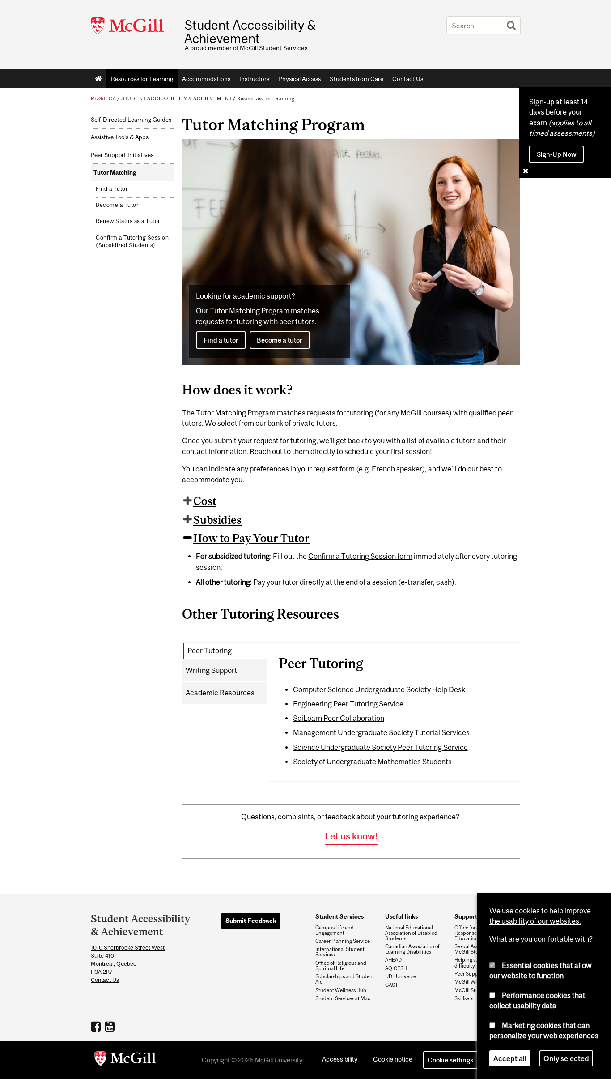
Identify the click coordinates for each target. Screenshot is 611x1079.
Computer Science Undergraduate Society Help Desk (379, 689)
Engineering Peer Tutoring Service (348, 704)
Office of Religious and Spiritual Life (340, 965)
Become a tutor (279, 340)
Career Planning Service (342, 941)
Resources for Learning (142, 78)
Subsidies (217, 520)
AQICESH (396, 968)
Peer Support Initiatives (122, 155)
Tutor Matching (114, 172)
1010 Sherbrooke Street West (128, 947)
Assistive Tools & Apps (120, 137)
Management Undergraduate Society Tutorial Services (381, 732)
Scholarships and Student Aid (344, 979)
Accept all (509, 1058)
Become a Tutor (117, 205)
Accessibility (339, 1059)
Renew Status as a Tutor (128, 221)
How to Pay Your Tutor (251, 538)
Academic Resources (220, 693)
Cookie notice (392, 1059)
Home (98, 78)
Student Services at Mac (342, 998)
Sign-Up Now (557, 154)
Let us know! (351, 836)
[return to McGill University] (125, 1060)
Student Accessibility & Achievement (250, 31)
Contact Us (407, 78)
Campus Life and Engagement (334, 930)
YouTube (111, 1026)
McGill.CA (103, 98)
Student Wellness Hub (340, 990)
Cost (204, 501)
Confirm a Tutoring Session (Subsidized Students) (132, 242)
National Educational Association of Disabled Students (411, 933)
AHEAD (393, 960)
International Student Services (340, 951)
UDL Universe (400, 976)
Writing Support (211, 670)
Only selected (566, 1058)
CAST (391, 985)
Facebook (97, 1026)
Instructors (254, 78)
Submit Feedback (250, 920)
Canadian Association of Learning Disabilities (412, 949)
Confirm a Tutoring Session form (360, 556)
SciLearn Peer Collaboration (338, 718)
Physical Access (299, 78)
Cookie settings (450, 1060)
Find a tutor (221, 340)
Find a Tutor (111, 189)
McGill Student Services (274, 47)
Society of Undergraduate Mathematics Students (372, 762)
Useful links (401, 916)
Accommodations (206, 78)
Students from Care (356, 78)
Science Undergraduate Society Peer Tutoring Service (380, 747)
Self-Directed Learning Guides (131, 119)
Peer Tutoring (209, 651)
